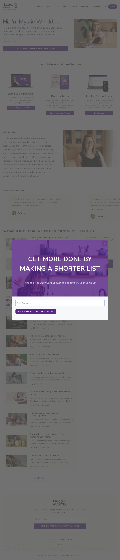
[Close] (104, 243)
